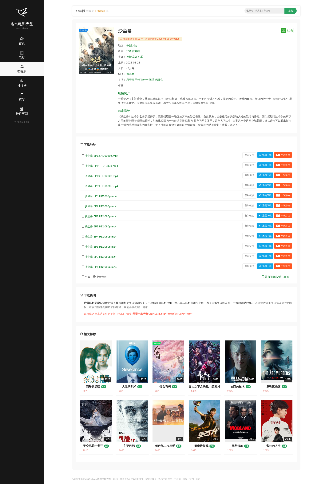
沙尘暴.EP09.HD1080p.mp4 (101, 186)
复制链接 (249, 155)
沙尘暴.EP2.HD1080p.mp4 (101, 256)
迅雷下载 (267, 155)
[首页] (22, 12)
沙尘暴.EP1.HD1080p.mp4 (101, 266)
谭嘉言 (130, 73)
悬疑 (134, 56)
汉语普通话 (133, 51)
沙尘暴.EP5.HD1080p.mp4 (101, 226)
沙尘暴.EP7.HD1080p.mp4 (101, 206)
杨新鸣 (159, 79)
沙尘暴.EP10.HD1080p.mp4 (101, 175)
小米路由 (285, 155)
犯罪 (140, 56)
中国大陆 (131, 45)
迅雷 (198, 479)
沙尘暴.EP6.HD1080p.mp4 (101, 216)
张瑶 (151, 79)
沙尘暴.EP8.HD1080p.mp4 (101, 196)
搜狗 (191, 479)
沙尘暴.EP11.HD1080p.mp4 (101, 165)
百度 (185, 479)
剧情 (129, 56)
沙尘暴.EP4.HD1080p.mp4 (101, 236)
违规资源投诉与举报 (276, 276)
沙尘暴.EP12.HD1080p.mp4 (101, 155)
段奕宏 (130, 79)
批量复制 (101, 276)
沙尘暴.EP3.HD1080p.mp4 (101, 246)
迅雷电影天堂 (165, 479)
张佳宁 (145, 79)
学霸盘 (177, 479)
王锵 (137, 79)
